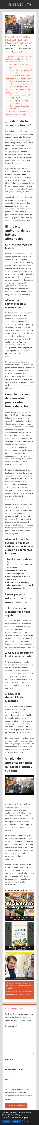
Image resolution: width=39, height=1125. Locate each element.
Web (7, 1079)
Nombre (9, 1059)
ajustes (26, 1118)
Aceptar (6, 1121)
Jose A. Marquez (17, 45)
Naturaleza (9, 48)
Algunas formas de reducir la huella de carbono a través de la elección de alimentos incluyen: (20, 84)
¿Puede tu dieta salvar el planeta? (19, 56)
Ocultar (24, 52)
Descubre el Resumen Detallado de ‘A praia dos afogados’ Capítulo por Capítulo (19, 994)
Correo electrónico (14, 1069)
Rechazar (16, 1121)
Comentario (11, 1026)
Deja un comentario (24, 48)
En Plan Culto (19, 4)
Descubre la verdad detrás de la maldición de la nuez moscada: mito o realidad (19, 985)
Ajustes (26, 1121)
